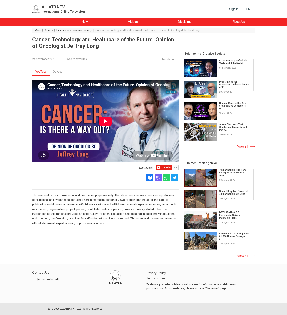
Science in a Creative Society (204, 53)
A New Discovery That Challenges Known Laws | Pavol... (233, 127)
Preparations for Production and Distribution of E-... (234, 85)
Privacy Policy (156, 273)
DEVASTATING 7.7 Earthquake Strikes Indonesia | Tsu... (229, 215)
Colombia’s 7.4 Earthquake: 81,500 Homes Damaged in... (234, 236)
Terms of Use (155, 278)
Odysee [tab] (57, 71)
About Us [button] (239, 22)
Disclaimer (212, 288)
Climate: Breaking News (200, 163)
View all (242, 146)
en (248, 9)
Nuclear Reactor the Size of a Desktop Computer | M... (232, 106)
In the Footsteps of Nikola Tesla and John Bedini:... (233, 62)
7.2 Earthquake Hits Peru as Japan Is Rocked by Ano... (232, 173)
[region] (219, 100)
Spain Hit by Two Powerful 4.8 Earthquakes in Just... (233, 192)
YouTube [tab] (41, 71)
